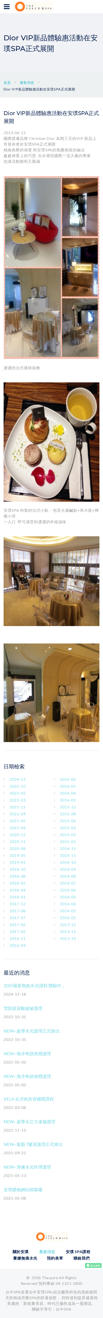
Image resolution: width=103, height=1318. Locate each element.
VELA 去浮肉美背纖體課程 (29, 1099)
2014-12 (68, 848)
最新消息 (27, 82)
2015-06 (68, 820)
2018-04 (18, 890)
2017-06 (18, 924)
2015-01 (68, 841)
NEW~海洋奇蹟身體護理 (27, 1053)
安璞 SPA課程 (78, 1251)
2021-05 (18, 820)
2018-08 (18, 876)
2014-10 (68, 862)
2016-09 (18, 945)
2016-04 (68, 793)
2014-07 (68, 883)
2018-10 (18, 869)
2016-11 (18, 938)
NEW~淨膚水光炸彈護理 (27, 1167)
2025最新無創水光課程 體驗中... (34, 985)
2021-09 (18, 814)
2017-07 (18, 917)
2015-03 (68, 827)
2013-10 (68, 938)
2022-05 (18, 793)
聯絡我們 (82, 1258)
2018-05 (18, 883)
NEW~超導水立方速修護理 (29, 1121)
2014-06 (68, 890)
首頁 (7, 82)
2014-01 (68, 917)
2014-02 (68, 910)
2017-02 (18, 931)
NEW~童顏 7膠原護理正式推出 (33, 1144)
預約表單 (55, 1258)
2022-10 (18, 786)
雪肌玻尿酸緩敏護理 (23, 1008)
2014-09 (68, 869)
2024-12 (18, 779)
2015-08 (68, 814)
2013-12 (68, 924)
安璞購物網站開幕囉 (23, 1189)
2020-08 (18, 848)
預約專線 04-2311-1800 (60, 1283)
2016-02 (68, 800)
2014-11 (68, 855)
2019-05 (18, 855)
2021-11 (18, 807)
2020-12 (18, 834)
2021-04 (18, 827)
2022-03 (18, 800)
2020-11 (18, 841)
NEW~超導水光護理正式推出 (32, 1030)
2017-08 (18, 910)
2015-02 (68, 834)
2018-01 (18, 897)
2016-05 (68, 786)
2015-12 (68, 807)
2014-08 (68, 876)
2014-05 (68, 897)
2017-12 (18, 904)
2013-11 (68, 931)
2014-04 (68, 904)
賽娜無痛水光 (25, 1258)
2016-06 (68, 779)
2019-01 (18, 862)
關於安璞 (21, 1251)
